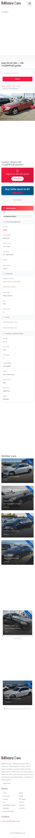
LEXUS (21, 802)
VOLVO (9, 86)
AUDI (4, 793)
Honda (5, 799)
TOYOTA (22, 808)
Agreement (7, 783)
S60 (14, 86)
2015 (18, 86)
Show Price (17, 179)
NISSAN (22, 805)
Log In (6, 12)
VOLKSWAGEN (8, 811)
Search (17, 79)
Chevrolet (6, 796)
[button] (3, 107)
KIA (4, 802)
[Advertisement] (17, 33)
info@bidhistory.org (13, 821)
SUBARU (6, 808)
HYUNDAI (22, 799)
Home (3, 86)
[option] (17, 624)
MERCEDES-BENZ (9, 805)
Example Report (17, 200)
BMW (21, 793)
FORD (21, 796)
